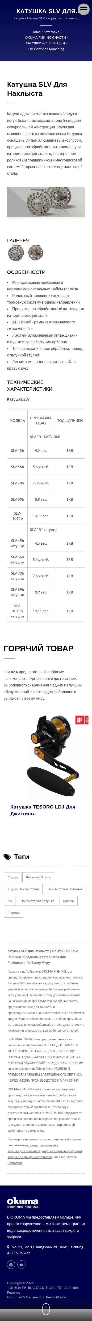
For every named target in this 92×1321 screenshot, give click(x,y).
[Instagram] (11, 1264)
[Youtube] (21, 1264)
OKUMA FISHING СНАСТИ (45, 37)
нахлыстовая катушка (37, 901)
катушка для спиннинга (41, 1145)
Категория (51, 32)
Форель (14, 912)
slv (10, 901)
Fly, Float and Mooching (46, 49)
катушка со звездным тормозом (30, 1157)
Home (36, 32)
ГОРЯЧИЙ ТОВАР (39, 648)
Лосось (68, 901)
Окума (13, 877)
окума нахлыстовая (23, 889)
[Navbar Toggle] (84, 9)
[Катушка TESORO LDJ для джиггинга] (46, 755)
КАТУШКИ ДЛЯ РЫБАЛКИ (45, 43)
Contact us (15, 1163)
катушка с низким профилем (62, 1151)
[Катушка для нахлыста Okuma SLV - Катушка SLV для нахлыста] (16, 253)
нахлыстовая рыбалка (64, 889)
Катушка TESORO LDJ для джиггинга (36, 810)
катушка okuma (38, 877)
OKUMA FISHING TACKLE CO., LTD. (35, 1288)
